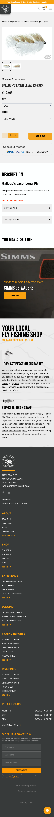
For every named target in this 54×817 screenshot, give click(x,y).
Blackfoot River (10, 643)
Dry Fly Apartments (12, 612)
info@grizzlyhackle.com (15, 486)
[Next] (48, 42)
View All (5, 567)
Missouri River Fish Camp (14, 616)
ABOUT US (6, 519)
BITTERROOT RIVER (10, 675)
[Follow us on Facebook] (3, 493)
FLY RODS (6, 550)
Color (4, 112)
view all (5, 598)
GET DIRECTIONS (10, 725)
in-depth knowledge (12, 427)
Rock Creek (7, 652)
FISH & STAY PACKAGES (12, 594)
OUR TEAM (7, 523)
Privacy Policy (14, 777)
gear (24, 430)
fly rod (15, 383)
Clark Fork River (10, 647)
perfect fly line (32, 380)
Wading (5, 558)
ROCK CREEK (7, 687)
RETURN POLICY (7, 536)
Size (4, 99)
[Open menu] (50, 8)
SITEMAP (6, 499)
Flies (4, 562)
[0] (43, 8)
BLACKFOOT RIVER (10, 679)
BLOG (4, 527)
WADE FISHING (8, 589)
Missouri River (9, 656)
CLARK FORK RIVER (10, 683)
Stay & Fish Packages (12, 621)
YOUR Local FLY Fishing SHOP (22, 331)
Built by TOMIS (27, 802)
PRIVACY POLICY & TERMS (14, 503)
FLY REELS (6, 554)
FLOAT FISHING (8, 585)
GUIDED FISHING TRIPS (12, 581)
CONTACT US (8, 531)
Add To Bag (40, 136)
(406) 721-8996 (9, 482)
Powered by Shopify (27, 791)
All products (15, 21)
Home (4, 21)
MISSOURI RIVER (9, 691)
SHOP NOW (15, 295)
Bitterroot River (10, 639)
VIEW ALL (5, 625)
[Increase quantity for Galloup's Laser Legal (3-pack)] (15, 135)
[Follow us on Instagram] (9, 493)
